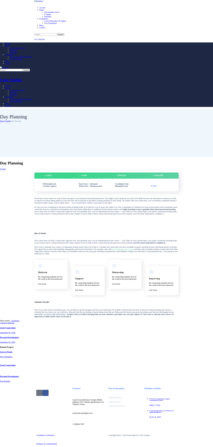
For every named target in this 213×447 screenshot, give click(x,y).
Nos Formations (6, 357)
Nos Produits (5, 381)
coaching (3, 323)
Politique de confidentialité (46, 444)
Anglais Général (115, 398)
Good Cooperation (8, 365)
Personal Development (9, 376)
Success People (6, 352)
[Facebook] (45, 393)
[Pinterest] (39, 393)
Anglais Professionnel (116, 406)
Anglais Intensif (114, 402)
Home (2, 121)
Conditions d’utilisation (45, 435)
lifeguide (11, 323)
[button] (106, 39)
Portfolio (8, 121)
